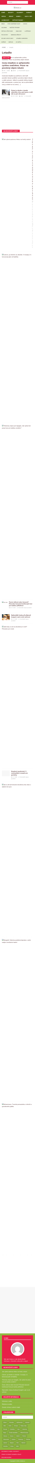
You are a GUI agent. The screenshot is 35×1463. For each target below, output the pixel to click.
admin (14, 70)
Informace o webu (7, 1401)
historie (14, 1439)
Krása (4, 16)
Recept (5, 1429)
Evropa (16, 1425)
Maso (3, 23)
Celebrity (20, 12)
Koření (3, 42)
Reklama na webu (7, 1404)
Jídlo (4, 1425)
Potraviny (20, 1439)
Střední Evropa (24, 1432)
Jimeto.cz (22, 1461)
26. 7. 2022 (7, 70)
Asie (18, 1429)
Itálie (17, 1446)
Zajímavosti (5, 20)
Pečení (24, 1436)
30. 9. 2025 (13, 607)
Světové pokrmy (17, 20)
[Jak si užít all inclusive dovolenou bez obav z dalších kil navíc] (17, 786)
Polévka (28, 1439)
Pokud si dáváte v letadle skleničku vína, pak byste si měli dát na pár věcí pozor (22, 92)
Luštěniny (28, 31)
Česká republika (13, 1432)
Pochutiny (4, 34)
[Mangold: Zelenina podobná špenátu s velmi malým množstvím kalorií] (17, 941)
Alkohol (23, 1442)
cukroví (5, 1442)
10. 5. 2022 (15, 96)
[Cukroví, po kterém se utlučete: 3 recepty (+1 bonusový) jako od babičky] (17, 256)
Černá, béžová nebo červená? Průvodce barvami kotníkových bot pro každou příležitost (20, 603)
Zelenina (4, 27)
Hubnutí (29, 12)
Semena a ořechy (16, 34)
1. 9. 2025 (15, 619)
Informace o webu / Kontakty (10, 1451)
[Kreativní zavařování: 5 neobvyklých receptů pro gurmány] (6, 773)
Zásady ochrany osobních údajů (11, 1407)
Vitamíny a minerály (22, 38)
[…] (19, 84)
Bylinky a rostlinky (7, 38)
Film (17, 1442)
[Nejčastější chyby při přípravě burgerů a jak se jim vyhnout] (6, 617)
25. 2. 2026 (32, 208)
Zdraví (11, 16)
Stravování (6, 1439)
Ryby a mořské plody (14, 23)
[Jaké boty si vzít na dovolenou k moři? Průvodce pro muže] (17, 628)
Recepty (11, 12)
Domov (18, 16)
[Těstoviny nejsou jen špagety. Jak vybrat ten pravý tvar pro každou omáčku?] (17, 427)
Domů (3, 12)
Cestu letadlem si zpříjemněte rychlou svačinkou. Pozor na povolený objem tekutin (16, 65)
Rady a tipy (28, 16)
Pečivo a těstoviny (7, 31)
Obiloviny (19, 31)
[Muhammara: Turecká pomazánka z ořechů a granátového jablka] (17, 1105)
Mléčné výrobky (15, 27)
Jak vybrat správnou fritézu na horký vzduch (32, 169)
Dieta (10, 1425)
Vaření (18, 1436)
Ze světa (18, 42)
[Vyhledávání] (17, 2)
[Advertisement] (17, 116)
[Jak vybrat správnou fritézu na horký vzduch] (16, 139)
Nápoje (11, 42)
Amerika (5, 1446)
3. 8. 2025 (15, 777)
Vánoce (5, 1436)
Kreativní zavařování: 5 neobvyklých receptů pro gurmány (19, 773)
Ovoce (25, 23)
